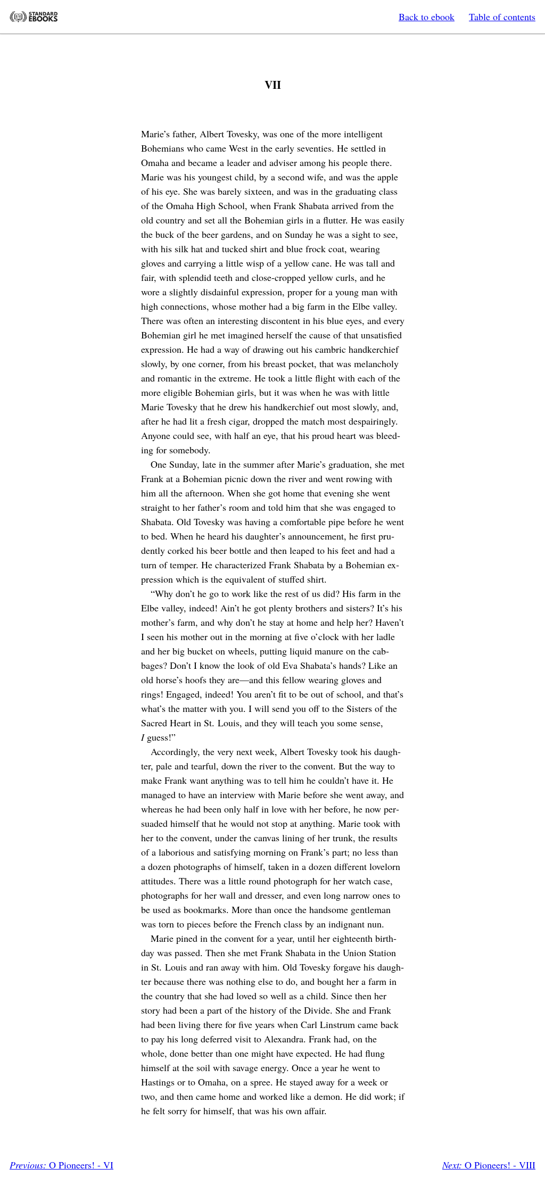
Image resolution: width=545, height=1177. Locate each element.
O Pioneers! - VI (61, 1164)
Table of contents (502, 16)
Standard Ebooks (33, 16)
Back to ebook (427, 16)
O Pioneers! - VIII (488, 1164)
